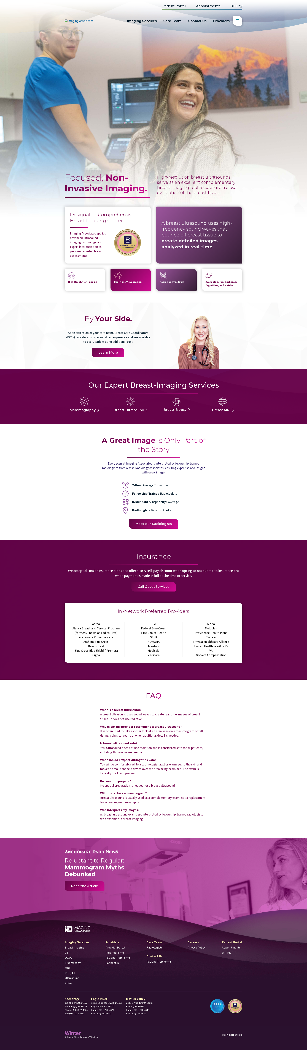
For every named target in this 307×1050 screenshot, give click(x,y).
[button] (237, 21)
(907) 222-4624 (80, 1010)
